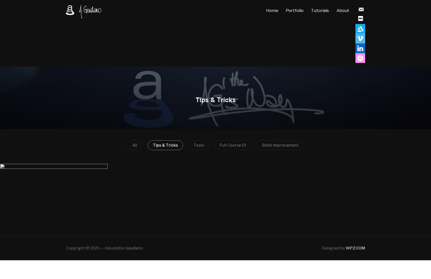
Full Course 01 (233, 145)
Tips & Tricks (165, 145)
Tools (199, 145)
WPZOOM (355, 248)
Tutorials (320, 10)
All (134, 145)
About (342, 10)
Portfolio (295, 10)
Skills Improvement (280, 145)
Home (272, 10)
